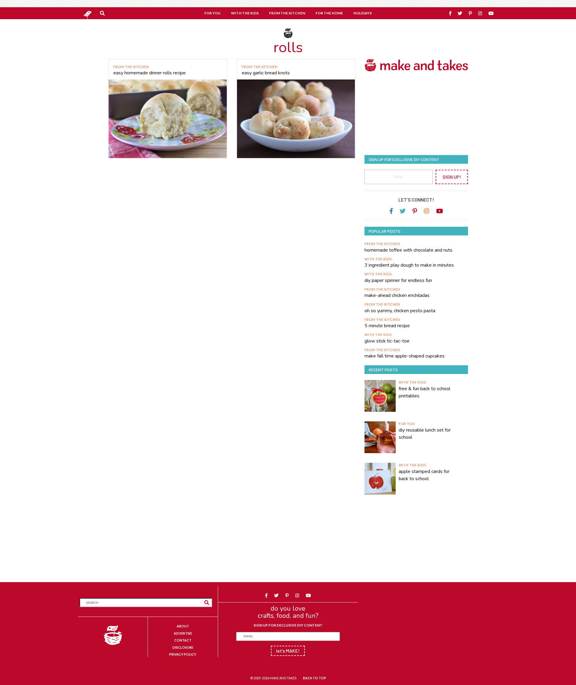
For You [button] (212, 13)
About (183, 626)
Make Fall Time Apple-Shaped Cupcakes (404, 356)
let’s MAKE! (288, 651)
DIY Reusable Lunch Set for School (425, 434)
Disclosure (182, 647)
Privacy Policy (182, 654)
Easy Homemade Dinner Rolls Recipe (149, 73)
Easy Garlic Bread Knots (266, 73)
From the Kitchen (131, 67)
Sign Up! (451, 177)
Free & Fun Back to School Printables (424, 392)
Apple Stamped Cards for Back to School (424, 475)
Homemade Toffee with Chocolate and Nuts (408, 250)
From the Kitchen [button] (287, 13)
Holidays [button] (362, 13)
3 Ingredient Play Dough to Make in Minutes (409, 265)
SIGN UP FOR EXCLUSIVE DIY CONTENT (288, 625)
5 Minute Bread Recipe (387, 325)
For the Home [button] (329, 13)
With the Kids (378, 259)
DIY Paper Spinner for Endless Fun (398, 280)
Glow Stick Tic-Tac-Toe (387, 341)
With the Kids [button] (245, 13)
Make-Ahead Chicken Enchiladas (397, 295)
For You (407, 424)
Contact (182, 640)
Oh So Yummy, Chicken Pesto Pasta (399, 310)
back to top (314, 678)
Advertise (183, 633)
